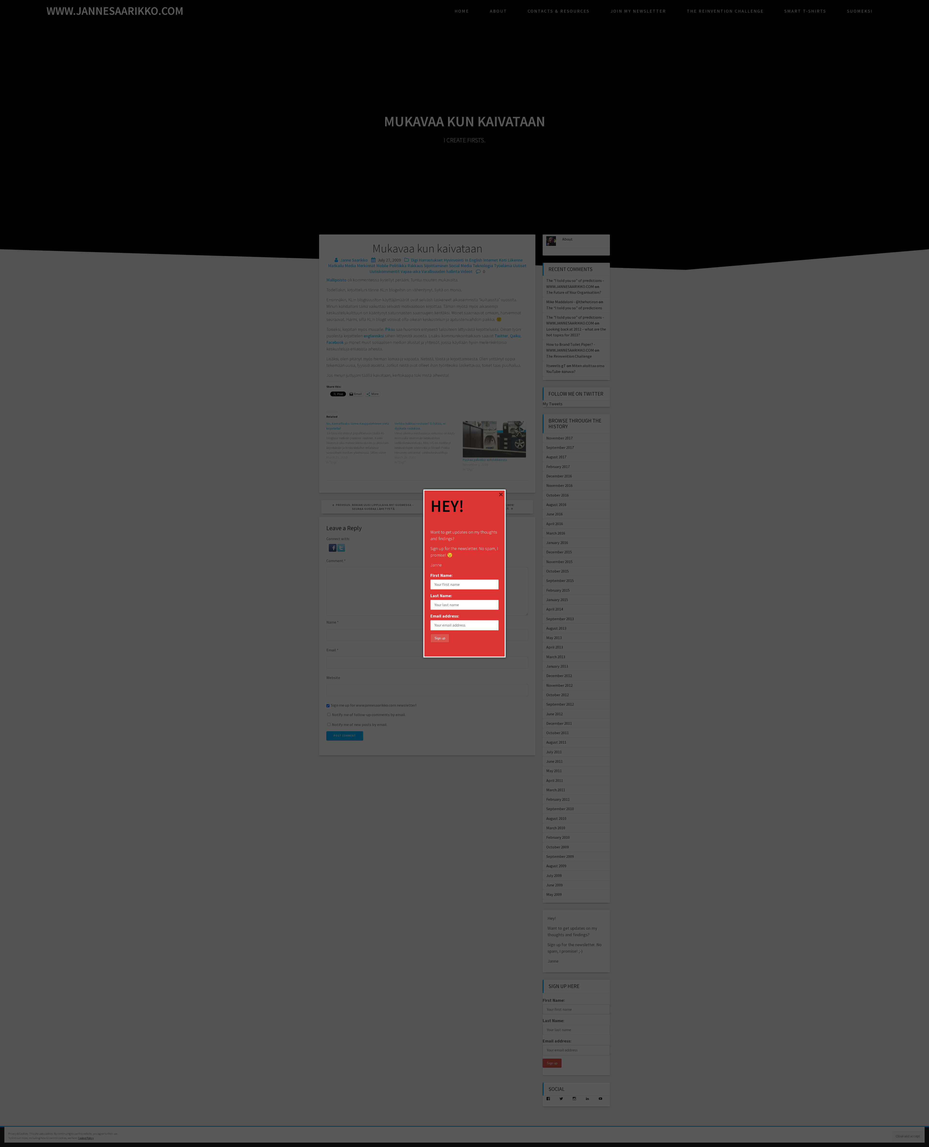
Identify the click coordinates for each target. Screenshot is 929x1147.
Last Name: (441, 595)
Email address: (444, 616)
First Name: (441, 575)
